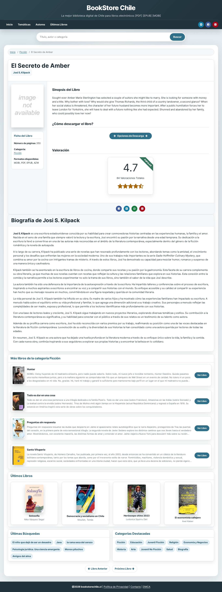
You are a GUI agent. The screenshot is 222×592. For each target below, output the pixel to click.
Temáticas (24, 24)
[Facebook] (208, 25)
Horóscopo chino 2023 (137, 515)
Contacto (136, 586)
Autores (40, 24)
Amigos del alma (22, 556)
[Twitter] (201, 25)
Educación (136, 542)
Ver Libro (202, 375)
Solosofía (34, 515)
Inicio (9, 24)
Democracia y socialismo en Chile (85, 516)
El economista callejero (188, 517)
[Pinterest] (215, 25)
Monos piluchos (74, 549)
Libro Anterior (99, 568)
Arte (133, 549)
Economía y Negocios (196, 542)
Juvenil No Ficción (151, 549)
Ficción (23, 52)
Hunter (31, 369)
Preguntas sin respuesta (41, 422)
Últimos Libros (58, 24)
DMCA (146, 586)
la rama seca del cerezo (80, 542)
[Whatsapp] (134, 209)
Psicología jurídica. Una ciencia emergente (36, 549)
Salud (169, 549)
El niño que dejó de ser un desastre (32, 542)
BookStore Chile (111, 8)
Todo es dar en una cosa (41, 395)
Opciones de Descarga (130, 135)
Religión (173, 542)
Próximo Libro (123, 568)
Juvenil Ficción (155, 542)
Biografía (183, 549)
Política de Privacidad (116, 586)
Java (59, 542)
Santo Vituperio (36, 449)
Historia (121, 549)
